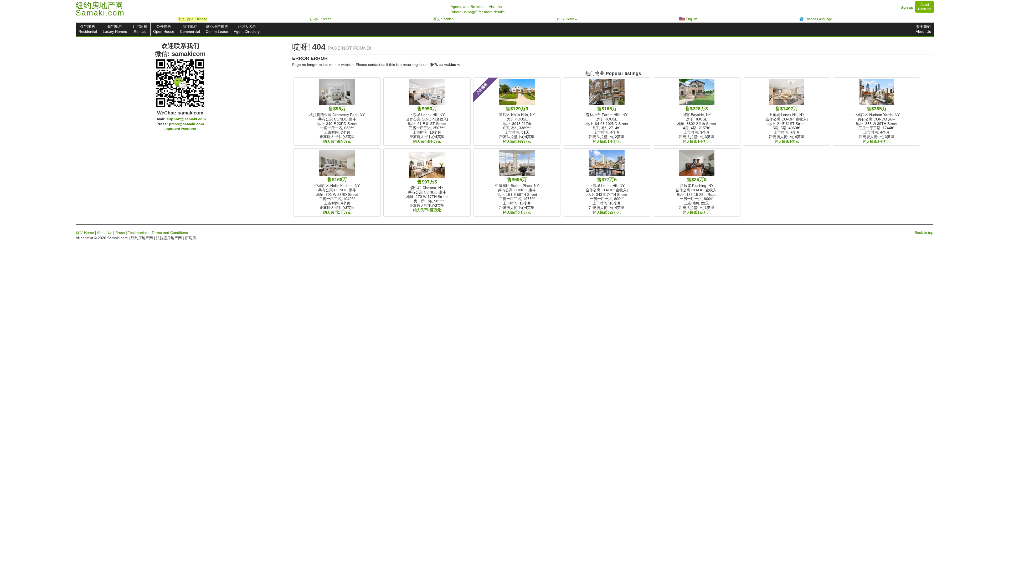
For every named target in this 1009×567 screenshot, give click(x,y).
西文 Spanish (443, 19)
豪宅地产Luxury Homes (115, 29)
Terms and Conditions (170, 232)
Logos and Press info (180, 129)
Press (120, 232)
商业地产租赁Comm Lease (217, 29)
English (691, 19)
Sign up (906, 7)
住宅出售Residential (88, 29)
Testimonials (138, 232)
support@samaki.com (186, 119)
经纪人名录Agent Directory (247, 29)
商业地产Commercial (190, 29)
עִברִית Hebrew (566, 19)
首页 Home (85, 232)
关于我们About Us (923, 29)
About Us (104, 232)
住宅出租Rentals (140, 29)
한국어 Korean (320, 19)
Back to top (924, 232)
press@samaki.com (186, 124)
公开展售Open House (163, 29)
